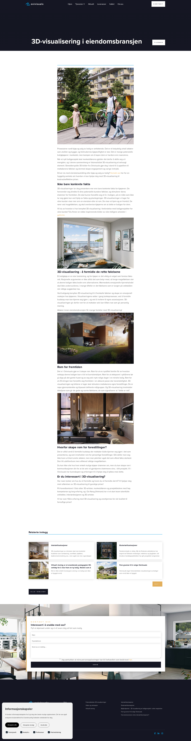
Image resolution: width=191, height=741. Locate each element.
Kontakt (158, 4)
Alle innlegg (38, 592)
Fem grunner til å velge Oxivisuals (131, 712)
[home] (34, 4)
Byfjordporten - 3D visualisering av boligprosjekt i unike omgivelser (141, 709)
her (130, 659)
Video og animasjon (92, 705)
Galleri (111, 4)
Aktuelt (91, 4)
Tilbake (158, 42)
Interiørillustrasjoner (127, 702)
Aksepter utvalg (28, 725)
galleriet (60, 215)
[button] (80, 4)
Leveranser (101, 4)
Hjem (70, 4)
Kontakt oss (115, 172)
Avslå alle (44, 725)
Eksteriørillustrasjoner (127, 705)
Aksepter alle (12, 725)
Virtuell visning (90, 709)
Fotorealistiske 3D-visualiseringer (96, 702)
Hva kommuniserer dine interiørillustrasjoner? (135, 715)
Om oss (120, 4)
